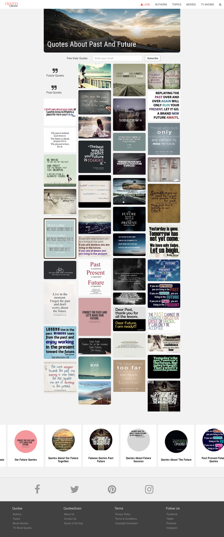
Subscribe (152, 58)
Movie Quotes (20, 523)
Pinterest (171, 523)
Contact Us (70, 518)
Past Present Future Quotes (187, 459)
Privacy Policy (122, 514)
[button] (220, 4)
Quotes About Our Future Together (37, 459)
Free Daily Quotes (77, 58)
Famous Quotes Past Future (74, 459)
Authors (161, 4)
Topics (176, 4)
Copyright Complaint (126, 523)
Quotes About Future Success (112, 459)
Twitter (170, 518)
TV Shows (207, 4)
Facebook (171, 514)
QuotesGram (11, 4)
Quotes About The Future (149, 459)
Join (147, 4)
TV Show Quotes (22, 527)
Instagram (172, 527)
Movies (191, 4)
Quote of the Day (73, 523)
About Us (69, 514)
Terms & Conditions (126, 518)
